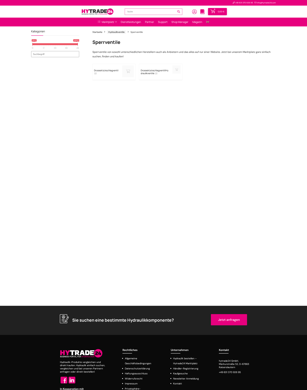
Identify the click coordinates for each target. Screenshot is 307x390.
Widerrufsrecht (133, 378)
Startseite (97, 32)
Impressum (131, 383)
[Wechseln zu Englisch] (207, 22)
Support (162, 22)
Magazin (197, 22)
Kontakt (177, 383)
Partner (149, 22)
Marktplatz (107, 22)
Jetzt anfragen (229, 320)
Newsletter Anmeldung (186, 378)
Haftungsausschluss (136, 373)
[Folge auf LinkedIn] (72, 383)
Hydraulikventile (116, 32)
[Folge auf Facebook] (64, 383)
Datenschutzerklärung (137, 368)
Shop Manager (179, 22)
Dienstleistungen (131, 22)
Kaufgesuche (180, 373)
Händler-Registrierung (185, 368)
